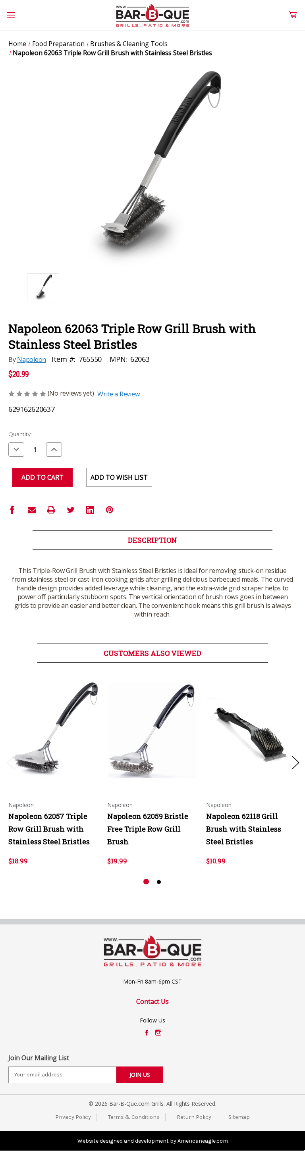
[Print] (51, 509)
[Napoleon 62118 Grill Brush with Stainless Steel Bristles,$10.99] (251, 730)
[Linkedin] (90, 509)
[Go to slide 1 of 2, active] (146, 882)
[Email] (32, 509)
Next (295, 762)
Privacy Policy (73, 1117)
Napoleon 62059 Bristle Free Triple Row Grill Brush (147, 828)
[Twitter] (71, 509)
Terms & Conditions (134, 1117)
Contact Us (152, 1001)
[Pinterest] (110, 509)
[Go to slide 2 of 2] (159, 882)
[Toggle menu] (15, 19)
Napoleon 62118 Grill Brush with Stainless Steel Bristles (243, 828)
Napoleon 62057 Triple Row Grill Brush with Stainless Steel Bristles (49, 828)
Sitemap (239, 1117)
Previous (10, 762)
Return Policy (194, 1117)
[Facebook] (12, 509)
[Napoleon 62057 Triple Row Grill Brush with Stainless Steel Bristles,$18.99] (54, 730)
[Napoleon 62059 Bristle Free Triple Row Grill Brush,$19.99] (152, 730)
